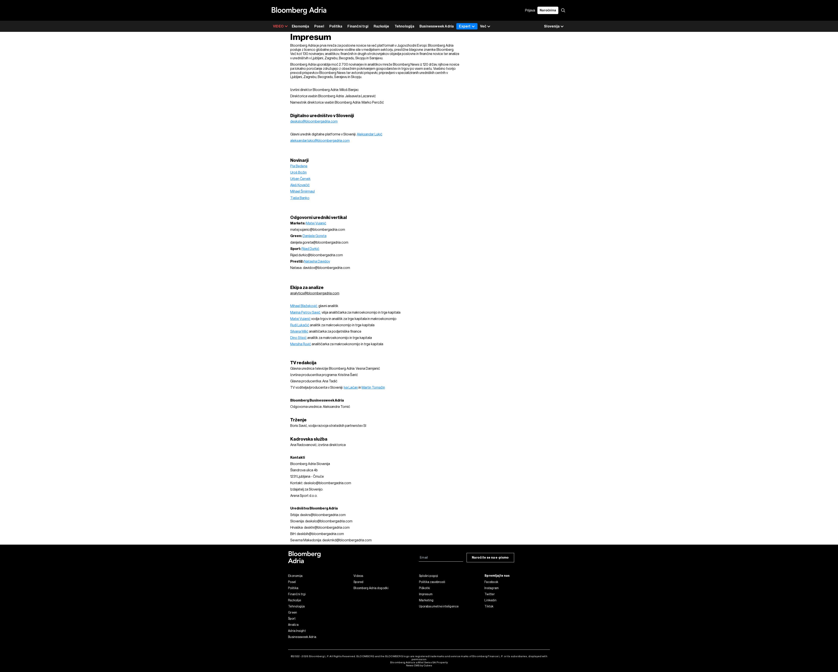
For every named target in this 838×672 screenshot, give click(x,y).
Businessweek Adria (436, 26)
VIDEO (278, 26)
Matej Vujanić (316, 223)
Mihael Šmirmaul (302, 191)
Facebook (491, 582)
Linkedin (490, 600)
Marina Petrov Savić (305, 312)
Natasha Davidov (317, 261)
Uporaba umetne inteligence (439, 606)
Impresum (426, 594)
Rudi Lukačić (299, 325)
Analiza (293, 624)
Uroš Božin (298, 172)
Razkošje (381, 26)
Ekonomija (300, 26)
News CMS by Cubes (419, 665)
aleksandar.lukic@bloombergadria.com (320, 141)
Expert (465, 26)
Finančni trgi (357, 26)
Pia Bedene (298, 166)
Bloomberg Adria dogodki (371, 588)
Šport (292, 618)
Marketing (426, 600)
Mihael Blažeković (303, 306)
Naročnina (548, 10)
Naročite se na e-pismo (490, 557)
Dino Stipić (298, 338)
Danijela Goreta (314, 236)
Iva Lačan (351, 387)
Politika (335, 26)
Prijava (530, 10)
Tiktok (489, 606)
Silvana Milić (299, 331)
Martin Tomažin (373, 387)
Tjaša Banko (299, 198)
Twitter (489, 594)
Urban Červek (300, 179)
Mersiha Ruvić (300, 344)
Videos (358, 576)
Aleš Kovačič (300, 185)
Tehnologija (404, 26)
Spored (359, 582)
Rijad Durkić (310, 249)
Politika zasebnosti (432, 582)
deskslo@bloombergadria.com (314, 121)
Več (483, 26)
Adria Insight (297, 631)
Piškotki (424, 588)
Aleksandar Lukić (369, 134)
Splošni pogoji (428, 576)
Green (292, 612)
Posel (319, 26)
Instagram (491, 588)
